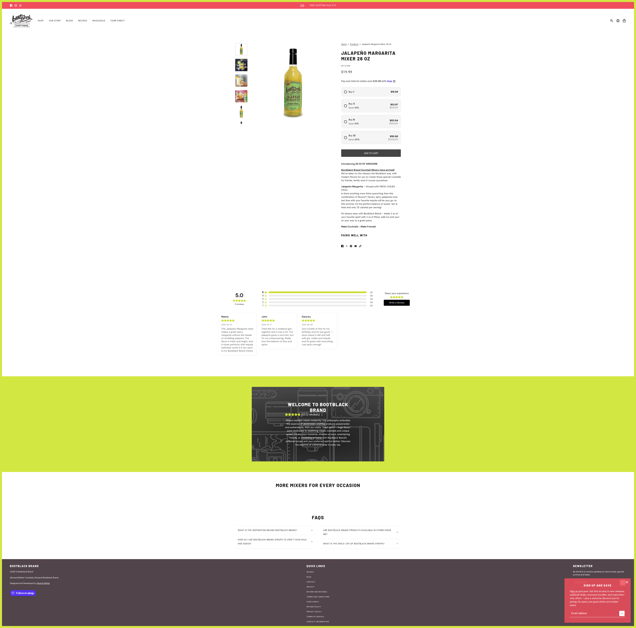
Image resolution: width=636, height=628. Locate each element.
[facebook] (11, 5)
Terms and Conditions (318, 597)
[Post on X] (346, 246)
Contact (311, 582)
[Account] (618, 21)
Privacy (311, 587)
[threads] (20, 5)
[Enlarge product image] (293, 83)
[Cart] (624, 21)
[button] (360, 246)
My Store (345, 66)
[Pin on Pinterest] (351, 246)
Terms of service (315, 617)
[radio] (371, 91)
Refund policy (314, 607)
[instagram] (16, 5)
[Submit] (622, 613)
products (354, 44)
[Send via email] (355, 246)
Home (344, 44)
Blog (309, 577)
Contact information (318, 622)
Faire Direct (313, 602)
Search (310, 572)
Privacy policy (314, 612)
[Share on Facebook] (342, 246)
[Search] (611, 21)
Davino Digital (43, 583)
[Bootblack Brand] (21, 20)
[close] (627, 582)
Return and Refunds (317, 592)
